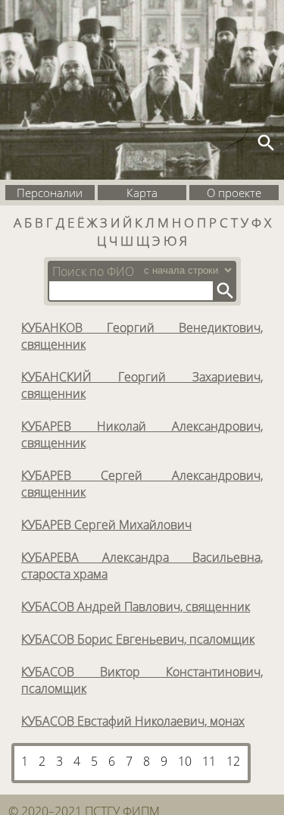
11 (209, 761)
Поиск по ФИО (93, 271)
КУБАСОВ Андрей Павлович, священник (135, 606)
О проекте (234, 192)
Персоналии (50, 192)
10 (185, 761)
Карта (142, 192)
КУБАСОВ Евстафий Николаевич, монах (133, 721)
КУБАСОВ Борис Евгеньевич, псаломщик (137, 639)
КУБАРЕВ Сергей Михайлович (106, 524)
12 (233, 761)
